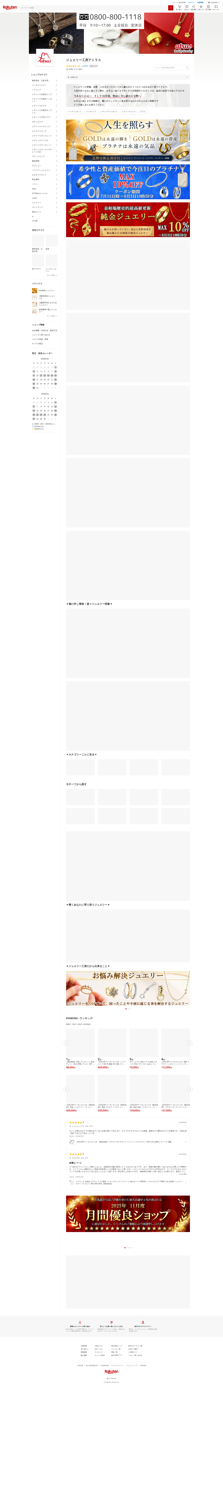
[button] (214, 9)
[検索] (170, 14)
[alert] (128, 83)
